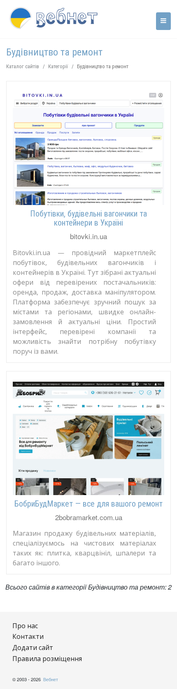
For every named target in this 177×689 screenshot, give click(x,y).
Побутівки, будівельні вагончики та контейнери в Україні (88, 218)
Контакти (28, 636)
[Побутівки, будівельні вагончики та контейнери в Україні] (88, 148)
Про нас (25, 625)
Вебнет (50, 679)
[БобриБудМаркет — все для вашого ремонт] (88, 438)
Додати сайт (32, 647)
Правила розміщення (47, 658)
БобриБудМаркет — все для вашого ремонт (88, 504)
